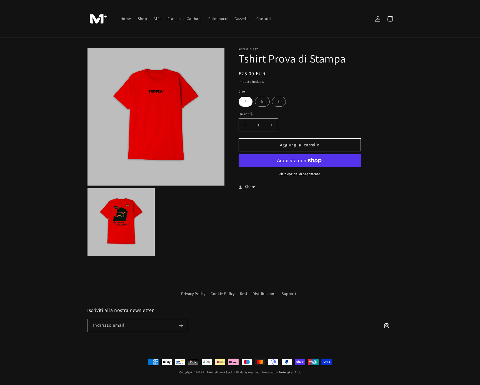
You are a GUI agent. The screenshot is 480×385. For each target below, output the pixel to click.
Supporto (290, 293)
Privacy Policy (193, 293)
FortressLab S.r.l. (290, 372)
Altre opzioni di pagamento (299, 174)
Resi (243, 293)
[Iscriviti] (181, 325)
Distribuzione (264, 293)
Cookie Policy (223, 293)
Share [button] (250, 186)
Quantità (246, 114)
